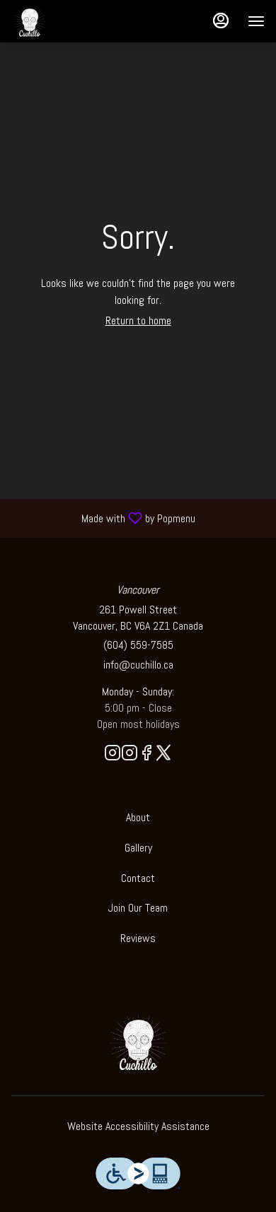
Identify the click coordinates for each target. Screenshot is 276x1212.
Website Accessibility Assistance (138, 1126)
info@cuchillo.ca (138, 664)
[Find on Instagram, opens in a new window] (112, 755)
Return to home (138, 320)
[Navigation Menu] (256, 21)
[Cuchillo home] (75, 21)
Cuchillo (138, 1042)
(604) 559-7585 (138, 644)
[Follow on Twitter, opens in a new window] (163, 755)
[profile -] (220, 20)
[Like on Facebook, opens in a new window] (146, 755)
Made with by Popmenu (103, 517)
